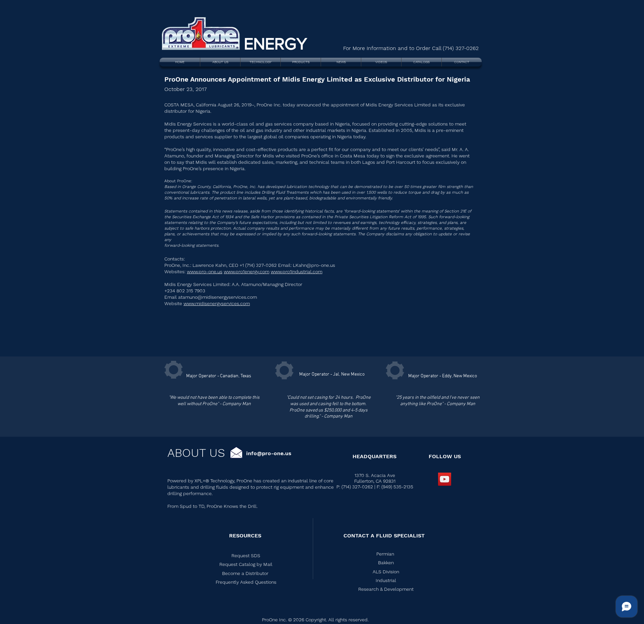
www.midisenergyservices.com (216, 303)
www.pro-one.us (204, 271)
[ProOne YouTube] (444, 479)
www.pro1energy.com (246, 271)
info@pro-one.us (268, 453)
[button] (245, 564)
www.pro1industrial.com (296, 271)
